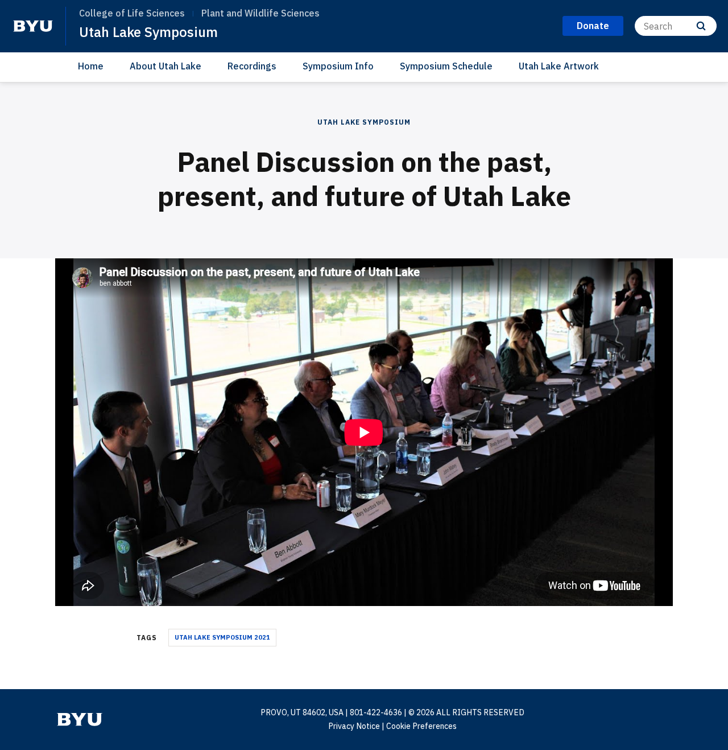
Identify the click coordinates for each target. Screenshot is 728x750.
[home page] (33, 26)
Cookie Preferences (421, 726)
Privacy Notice (354, 726)
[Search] (701, 26)
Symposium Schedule (446, 66)
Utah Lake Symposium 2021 (222, 637)
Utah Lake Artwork (559, 66)
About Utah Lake (165, 66)
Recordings (252, 66)
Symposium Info (338, 66)
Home (91, 66)
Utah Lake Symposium (148, 32)
